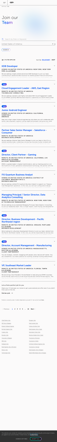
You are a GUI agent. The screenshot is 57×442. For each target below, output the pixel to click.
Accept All (36, 439)
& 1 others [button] (11, 71)
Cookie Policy (34, 434)
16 (28, 309)
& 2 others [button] (13, 159)
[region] (28, 436)
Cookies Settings (21, 438)
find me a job (6, 293)
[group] (28, 71)
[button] (4, 84)
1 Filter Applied (9, 59)
